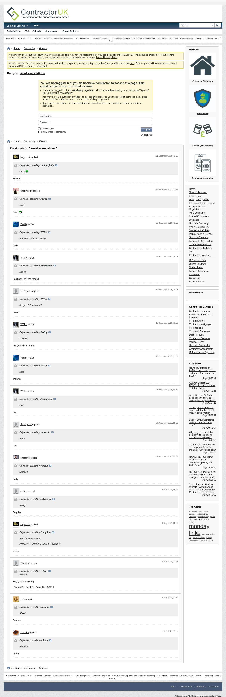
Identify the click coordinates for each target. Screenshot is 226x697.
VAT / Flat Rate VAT (199, 227)
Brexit (29, 38)
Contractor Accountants (201, 349)
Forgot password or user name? (52, 132)
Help (36, 25)
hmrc (195, 519)
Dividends (194, 219)
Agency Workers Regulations (197, 208)
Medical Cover (196, 342)
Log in (147, 129)
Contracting (11, 38)
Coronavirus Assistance (62, 38)
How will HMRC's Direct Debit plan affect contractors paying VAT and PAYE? (201, 461)
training (209, 538)
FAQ (27, 31)
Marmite (24, 632)
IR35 (191, 199)
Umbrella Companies (101, 38)
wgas (211, 540)
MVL (191, 251)
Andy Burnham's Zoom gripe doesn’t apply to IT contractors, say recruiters (202, 398)
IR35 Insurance (197, 320)
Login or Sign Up (16, 25)
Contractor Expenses (200, 255)
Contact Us (186, 687)
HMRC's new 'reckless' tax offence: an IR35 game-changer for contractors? (202, 475)
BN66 (206, 199)
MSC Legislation (197, 212)
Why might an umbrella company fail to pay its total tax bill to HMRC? (201, 435)
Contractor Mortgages (200, 324)
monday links (199, 529)
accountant (193, 511)
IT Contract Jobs (197, 260)
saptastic (25, 457)
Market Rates (196, 267)
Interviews (194, 274)
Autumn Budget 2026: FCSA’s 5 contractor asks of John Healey (202, 385)
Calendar (37, 31)
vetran (23, 599)
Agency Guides (197, 281)
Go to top (213, 687)
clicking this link (60, 54)
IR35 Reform (162, 38)
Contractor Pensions (199, 338)
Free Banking (196, 327)
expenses (192, 517)
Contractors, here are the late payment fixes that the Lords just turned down (202, 447)
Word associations (32, 73)
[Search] (217, 25)
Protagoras (26, 291)
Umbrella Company (199, 223)
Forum (17, 48)
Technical (174, 38)
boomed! (206, 511)
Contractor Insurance (199, 311)
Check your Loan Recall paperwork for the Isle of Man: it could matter (201, 410)
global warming (203, 517)
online (212, 534)
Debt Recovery (196, 335)
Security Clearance (199, 271)
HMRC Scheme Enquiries (122, 38)
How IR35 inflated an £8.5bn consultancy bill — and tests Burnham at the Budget (202, 371)
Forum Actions (70, 31)
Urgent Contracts (197, 264)
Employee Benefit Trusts (202, 203)
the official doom (199, 538)
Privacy (200, 687)
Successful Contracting (201, 241)
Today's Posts (14, 31)
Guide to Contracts (198, 237)
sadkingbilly (26, 191)
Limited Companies (199, 216)
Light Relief (208, 38)
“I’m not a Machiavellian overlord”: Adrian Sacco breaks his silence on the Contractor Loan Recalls (202, 488)
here (132, 63)
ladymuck (25, 157)
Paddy (23, 224)
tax (190, 538)
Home (192, 189)
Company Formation (199, 331)
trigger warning (194, 540)
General (21, 38)
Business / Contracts (43, 38)
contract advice (202, 514)
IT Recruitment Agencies (201, 352)
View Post (56, 165)
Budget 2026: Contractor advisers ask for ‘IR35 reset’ (201, 422)
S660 (198, 199)
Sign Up (144, 90)
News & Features (198, 192)
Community (51, 31)
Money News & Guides (201, 234)
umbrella (204, 540)
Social (198, 38)
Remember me (47, 129)
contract (192, 514)
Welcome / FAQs (186, 38)
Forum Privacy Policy (107, 57)
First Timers (195, 196)
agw (200, 511)
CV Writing (194, 278)
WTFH (23, 257)
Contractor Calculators (200, 248)
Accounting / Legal (83, 38)
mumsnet (205, 534)
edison (23, 491)
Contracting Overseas (200, 244)
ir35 (200, 519)
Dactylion (25, 563)
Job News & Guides (199, 230)
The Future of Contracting (144, 38)
